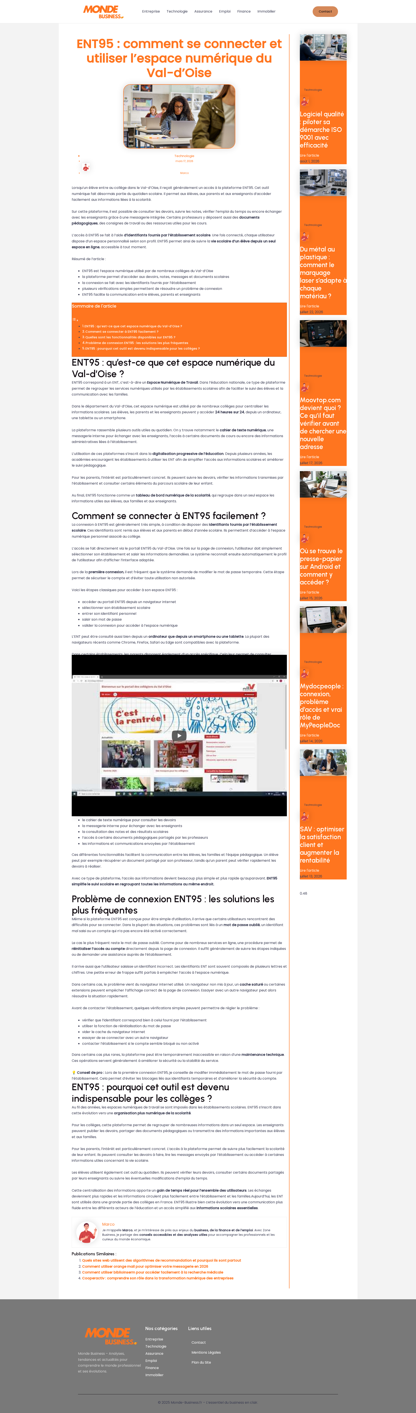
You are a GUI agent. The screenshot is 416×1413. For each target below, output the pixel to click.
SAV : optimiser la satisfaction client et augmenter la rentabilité (322, 844)
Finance (244, 11)
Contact (199, 1342)
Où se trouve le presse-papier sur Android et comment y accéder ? (321, 566)
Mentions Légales (206, 1352)
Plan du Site (201, 1362)
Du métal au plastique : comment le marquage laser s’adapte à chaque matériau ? (323, 272)
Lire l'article (309, 155)
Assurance (203, 11)
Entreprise (151, 11)
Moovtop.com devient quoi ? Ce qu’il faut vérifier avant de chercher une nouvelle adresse (323, 423)
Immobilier (266, 11)
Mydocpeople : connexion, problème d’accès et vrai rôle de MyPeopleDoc (322, 705)
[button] (325, 11)
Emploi (225, 11)
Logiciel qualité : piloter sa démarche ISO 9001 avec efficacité (322, 129)
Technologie (177, 11)
